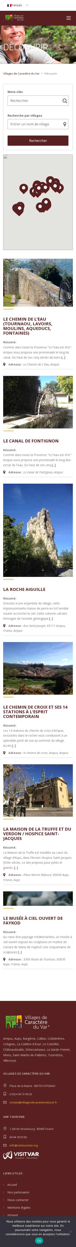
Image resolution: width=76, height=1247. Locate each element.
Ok (39, 1240)
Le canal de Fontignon (31, 441)
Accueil (12, 1185)
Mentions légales (19, 1207)
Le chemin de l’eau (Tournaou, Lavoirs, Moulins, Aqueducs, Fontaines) (27, 326)
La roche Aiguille (24, 589)
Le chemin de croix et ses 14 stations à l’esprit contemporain (35, 711)
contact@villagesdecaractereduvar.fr (33, 1102)
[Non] (71, 1231)
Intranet (12, 1215)
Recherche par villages (25, 116)
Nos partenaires (18, 1192)
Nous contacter (18, 1200)
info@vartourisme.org (24, 1145)
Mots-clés (15, 92)
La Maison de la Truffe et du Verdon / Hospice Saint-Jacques (37, 833)
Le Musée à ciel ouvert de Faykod (33, 920)
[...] (63, 357)
